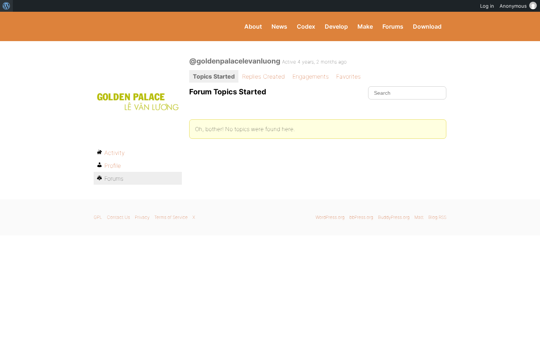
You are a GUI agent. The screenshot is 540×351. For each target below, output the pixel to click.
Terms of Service (171, 217)
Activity (114, 152)
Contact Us (118, 217)
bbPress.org (361, 217)
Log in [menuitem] (487, 6)
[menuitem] (6, 6)
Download (427, 26)
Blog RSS (437, 217)
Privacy (142, 217)
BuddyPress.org (143, 26)
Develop (336, 26)
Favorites (348, 76)
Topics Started (214, 76)
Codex (306, 26)
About (253, 26)
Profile (112, 165)
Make (365, 26)
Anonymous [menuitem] (513, 6)
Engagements (310, 76)
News (279, 26)
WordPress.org (330, 217)
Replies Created (263, 76)
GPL (98, 217)
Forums (392, 26)
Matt (419, 217)
